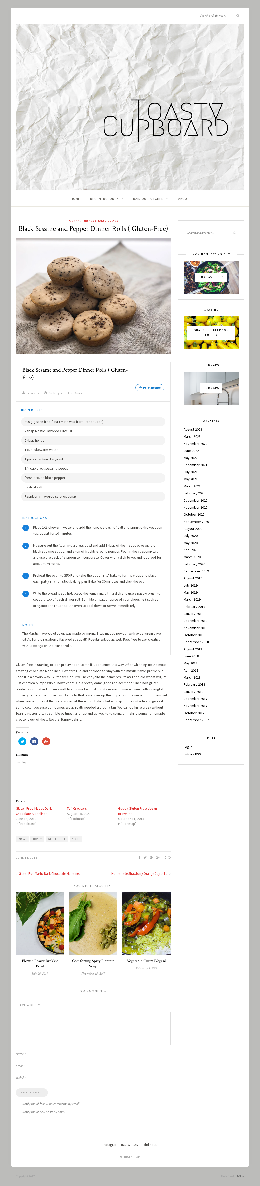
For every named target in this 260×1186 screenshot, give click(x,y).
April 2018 (191, 670)
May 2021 (191, 479)
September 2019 (196, 571)
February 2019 (194, 606)
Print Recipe (152, 387)
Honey (37, 839)
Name (21, 1054)
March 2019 (192, 599)
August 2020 (193, 528)
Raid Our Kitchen (148, 199)
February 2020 (194, 564)
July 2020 (191, 535)
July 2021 (191, 472)
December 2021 (195, 465)
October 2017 (194, 713)
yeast (76, 839)
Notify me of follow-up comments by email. (51, 1104)
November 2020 (195, 507)
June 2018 (191, 656)
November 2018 (195, 628)
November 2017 (195, 705)
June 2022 (191, 450)
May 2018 (191, 663)
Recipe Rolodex (104, 199)
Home (75, 199)
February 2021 (194, 493)
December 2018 (195, 620)
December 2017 (195, 698)
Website (21, 1078)
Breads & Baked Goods (100, 220)
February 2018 (194, 684)
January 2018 (193, 691)
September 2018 (196, 642)
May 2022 (191, 457)
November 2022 (195, 443)
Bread (22, 839)
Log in (188, 747)
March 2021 (192, 486)
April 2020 (191, 550)
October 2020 (194, 514)
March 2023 (192, 436)
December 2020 (195, 500)
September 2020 (196, 521)
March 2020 (192, 557)
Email (20, 1066)
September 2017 (196, 720)
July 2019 (191, 585)
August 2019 (193, 578)
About (183, 199)
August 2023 (193, 429)
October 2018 (194, 635)
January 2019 (193, 613)
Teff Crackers (77, 808)
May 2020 (191, 542)
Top (239, 1176)
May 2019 (191, 592)
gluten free (57, 839)
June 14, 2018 (26, 857)
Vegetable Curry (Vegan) (146, 961)
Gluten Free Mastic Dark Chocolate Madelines (49, 873)
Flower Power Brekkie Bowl (40, 963)
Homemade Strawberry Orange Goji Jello (139, 873)
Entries (192, 754)
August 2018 (193, 649)
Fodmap (73, 220)
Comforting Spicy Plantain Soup (93, 963)
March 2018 (192, 677)
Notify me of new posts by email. (44, 1112)
